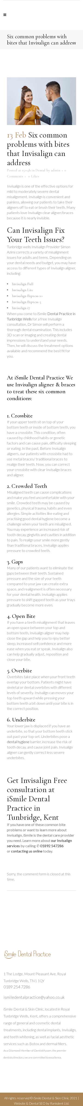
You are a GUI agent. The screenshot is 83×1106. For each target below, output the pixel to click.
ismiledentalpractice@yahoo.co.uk (34, 997)
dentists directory (13, 1057)
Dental (40, 170)
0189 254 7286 (16, 986)
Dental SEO (37, 1103)
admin (55, 170)
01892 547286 (52, 846)
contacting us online (26, 851)
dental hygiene (18, 741)
